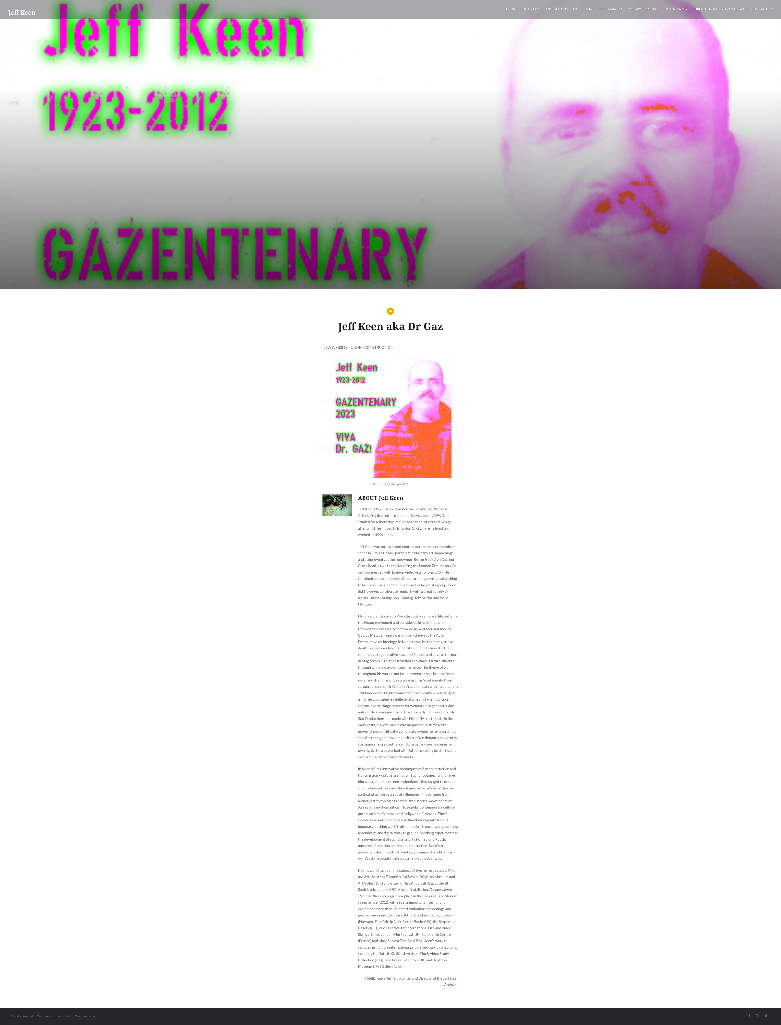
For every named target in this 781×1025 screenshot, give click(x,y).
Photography (675, 9)
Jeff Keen (22, 12)
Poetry (634, 9)
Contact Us (762, 9)
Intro (511, 9)
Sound (652, 9)
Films (589, 9)
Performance (611, 9)
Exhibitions (557, 9)
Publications (705, 9)
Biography (531, 9)
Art (576, 9)
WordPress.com (85, 1016)
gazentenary (734, 9)
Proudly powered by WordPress (31, 1016)
